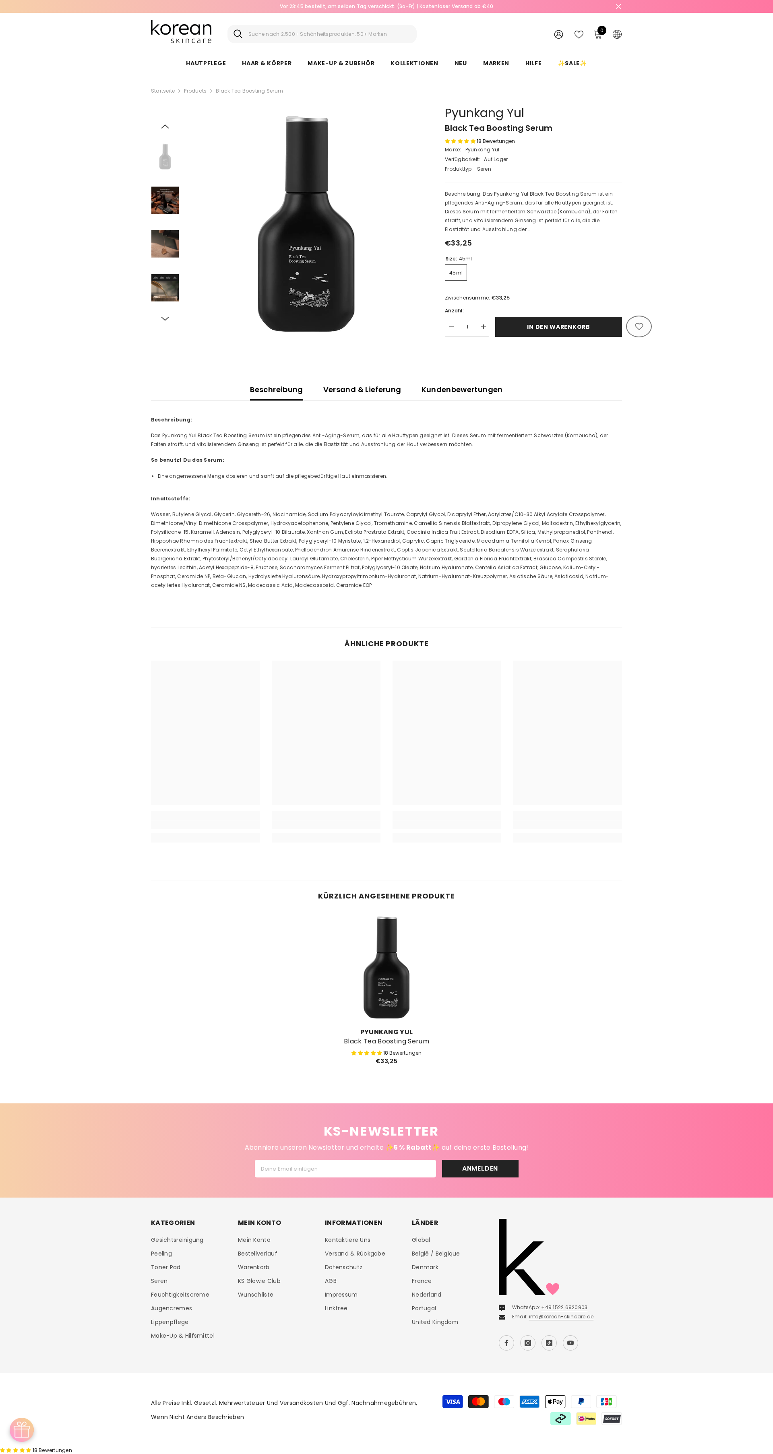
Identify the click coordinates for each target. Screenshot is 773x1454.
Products (195, 90)
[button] (165, 126)
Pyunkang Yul (484, 113)
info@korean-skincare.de (561, 1316)
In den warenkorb (558, 327)
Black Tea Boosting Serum (386, 1041)
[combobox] (329, 34)
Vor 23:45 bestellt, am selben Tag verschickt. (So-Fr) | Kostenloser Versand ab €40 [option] (387, 6)
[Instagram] (527, 1343)
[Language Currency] (617, 34)
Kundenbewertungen (462, 389)
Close (618, 6)
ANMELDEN (480, 1168)
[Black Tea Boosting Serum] (386, 967)
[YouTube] (570, 1343)
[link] (205, 824)
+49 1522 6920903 (564, 1307)
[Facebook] (506, 1343)
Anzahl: (454, 310)
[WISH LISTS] (579, 33)
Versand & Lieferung (362, 389)
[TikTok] (549, 1343)
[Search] (322, 34)
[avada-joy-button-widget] (22, 1430)
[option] (306, 224)
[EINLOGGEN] (558, 34)
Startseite (163, 90)
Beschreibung (276, 389)
